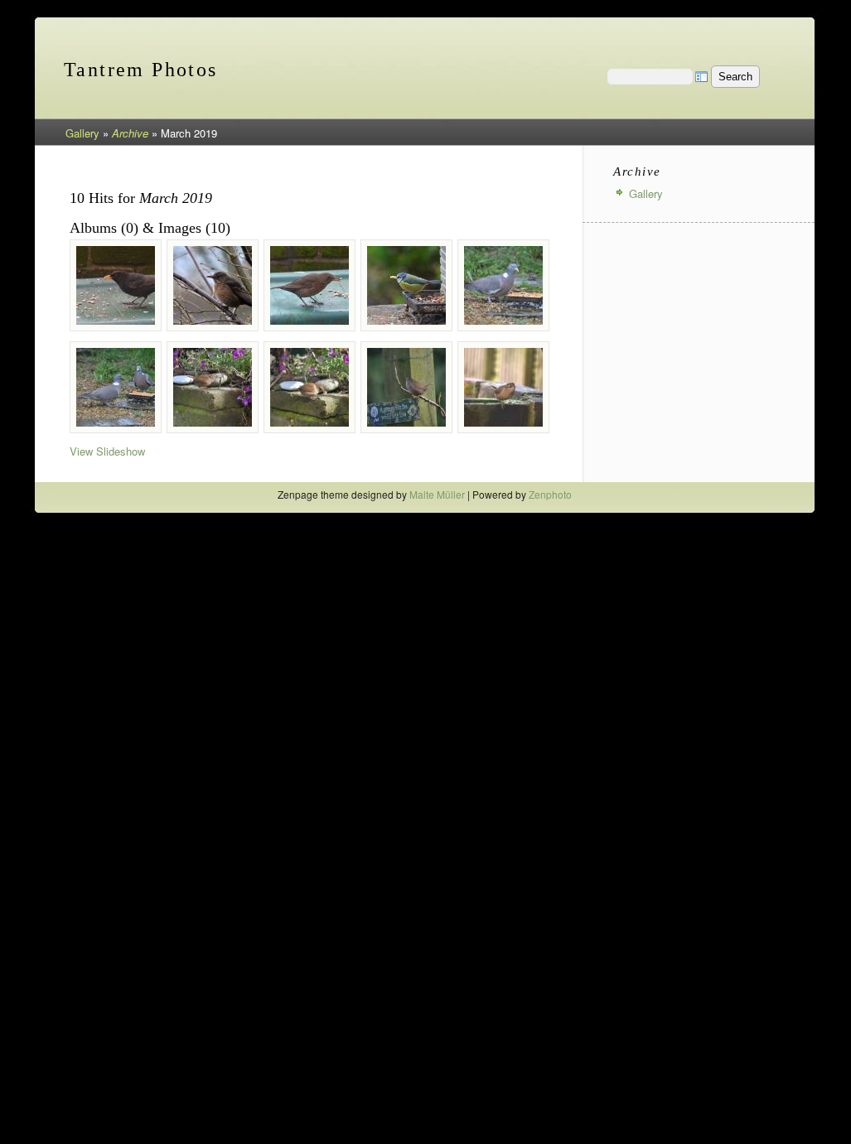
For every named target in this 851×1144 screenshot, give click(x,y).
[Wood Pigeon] (503, 285)
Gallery (82, 133)
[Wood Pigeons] (116, 387)
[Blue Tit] (406, 285)
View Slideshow (107, 451)
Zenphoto (550, 494)
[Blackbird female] (213, 285)
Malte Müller (437, 494)
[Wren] (213, 387)
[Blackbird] (116, 285)
